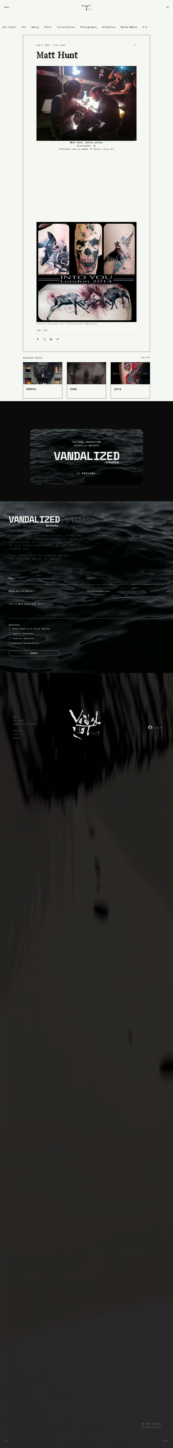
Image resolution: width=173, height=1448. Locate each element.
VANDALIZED (86, 455)
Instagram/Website (98, 591)
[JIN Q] (130, 373)
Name (12, 578)
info (16, 717)
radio (16, 737)
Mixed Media (129, 26)
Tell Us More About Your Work (26, 604)
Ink (23, 26)
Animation (108, 26)
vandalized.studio (24, 723)
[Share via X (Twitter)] (44, 339)
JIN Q (117, 388)
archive (18, 730)
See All (146, 357)
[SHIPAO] (42, 373)
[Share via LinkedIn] (51, 339)
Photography (88, 26)
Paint (48, 26)
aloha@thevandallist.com (151, 1427)
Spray (35, 26)
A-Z (145, 26)
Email (91, 578)
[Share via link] (57, 339)
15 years (18, 720)
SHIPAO (31, 388)
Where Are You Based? (22, 591)
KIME (73, 388)
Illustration (66, 26)
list (16, 734)
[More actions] (135, 45)
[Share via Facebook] (37, 339)
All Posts (9, 26)
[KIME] (86, 373)
